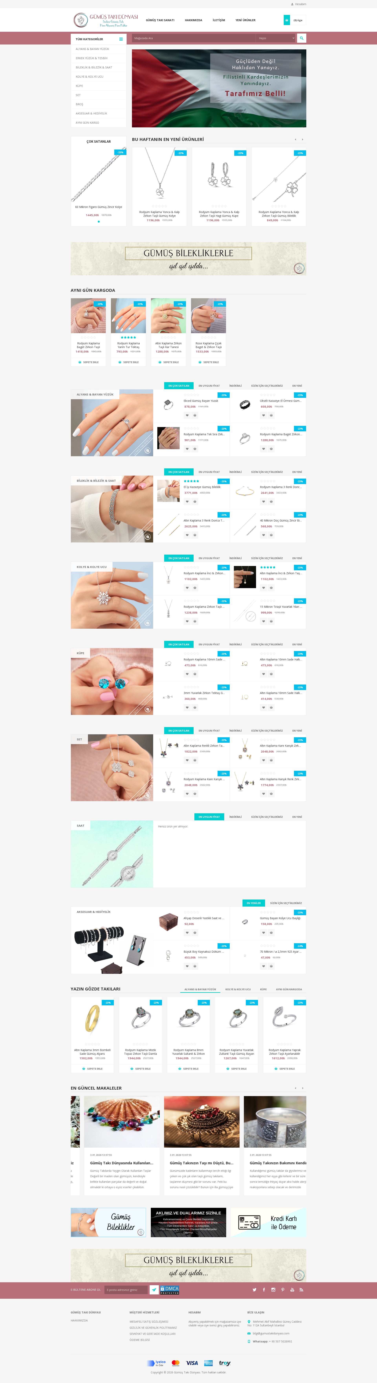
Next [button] (302, 139)
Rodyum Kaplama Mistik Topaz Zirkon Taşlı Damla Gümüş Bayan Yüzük (140, 1053)
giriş (219, 1325)
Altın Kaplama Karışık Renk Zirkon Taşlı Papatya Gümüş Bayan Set (281, 779)
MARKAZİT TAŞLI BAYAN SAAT (100, 839)
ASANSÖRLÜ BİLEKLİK (94, 500)
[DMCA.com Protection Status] (169, 1294)
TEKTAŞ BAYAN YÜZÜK (95, 413)
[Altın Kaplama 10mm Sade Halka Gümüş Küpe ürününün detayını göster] (245, 663)
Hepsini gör (87, 425)
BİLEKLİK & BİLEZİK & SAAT (96, 480)
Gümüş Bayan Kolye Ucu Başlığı (280, 918)
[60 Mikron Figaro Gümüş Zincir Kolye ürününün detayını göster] (98, 174)
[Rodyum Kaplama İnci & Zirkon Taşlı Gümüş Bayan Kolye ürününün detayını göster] (168, 577)
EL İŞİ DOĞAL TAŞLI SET (95, 753)
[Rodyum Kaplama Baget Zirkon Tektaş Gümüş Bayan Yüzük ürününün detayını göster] (245, 438)
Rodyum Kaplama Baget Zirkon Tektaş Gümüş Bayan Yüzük (281, 434)
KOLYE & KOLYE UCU (92, 567)
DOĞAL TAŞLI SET (91, 747)
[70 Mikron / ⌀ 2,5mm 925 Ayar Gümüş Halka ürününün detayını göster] (245, 955)
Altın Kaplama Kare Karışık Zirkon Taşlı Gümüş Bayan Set (281, 745)
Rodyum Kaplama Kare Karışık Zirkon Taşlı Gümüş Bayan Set (205, 779)
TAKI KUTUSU (89, 925)
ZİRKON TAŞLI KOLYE (94, 591)
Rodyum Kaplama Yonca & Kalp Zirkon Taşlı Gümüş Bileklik (219, 214)
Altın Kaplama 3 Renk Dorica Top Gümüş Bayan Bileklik (205, 520)
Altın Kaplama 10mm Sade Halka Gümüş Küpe (281, 659)
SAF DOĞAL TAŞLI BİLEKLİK (98, 494)
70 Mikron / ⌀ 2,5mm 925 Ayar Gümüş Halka (281, 951)
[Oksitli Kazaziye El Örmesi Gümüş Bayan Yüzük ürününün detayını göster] (245, 405)
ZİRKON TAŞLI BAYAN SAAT (98, 833)
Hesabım (300, 4)
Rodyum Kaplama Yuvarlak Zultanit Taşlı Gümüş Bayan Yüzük (236, 1053)
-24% (300, 946)
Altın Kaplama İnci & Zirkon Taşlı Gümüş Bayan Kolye (281, 573)
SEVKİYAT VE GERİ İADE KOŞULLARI (153, 1334)
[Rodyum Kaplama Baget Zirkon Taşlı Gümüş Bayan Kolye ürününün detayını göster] (88, 315)
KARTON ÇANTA (90, 931)
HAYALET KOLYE (90, 574)
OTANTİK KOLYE (90, 586)
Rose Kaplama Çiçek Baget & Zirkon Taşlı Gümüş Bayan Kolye (209, 347)
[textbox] (194, 38)
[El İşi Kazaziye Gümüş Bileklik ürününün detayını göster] (168, 491)
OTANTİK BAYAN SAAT (95, 844)
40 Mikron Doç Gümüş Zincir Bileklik (281, 520)
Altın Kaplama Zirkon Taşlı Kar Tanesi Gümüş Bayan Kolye (168, 347)
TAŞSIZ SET (87, 764)
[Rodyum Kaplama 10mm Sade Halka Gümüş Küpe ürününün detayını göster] (168, 663)
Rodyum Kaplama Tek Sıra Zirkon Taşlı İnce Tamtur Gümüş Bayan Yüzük (205, 434)
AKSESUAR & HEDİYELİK (94, 912)
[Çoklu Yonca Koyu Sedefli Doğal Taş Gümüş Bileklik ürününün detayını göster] (279, 174)
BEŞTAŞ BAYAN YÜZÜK (95, 419)
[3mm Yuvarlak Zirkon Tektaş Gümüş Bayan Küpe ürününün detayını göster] (168, 697)
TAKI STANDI (88, 919)
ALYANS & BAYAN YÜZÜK (95, 394)
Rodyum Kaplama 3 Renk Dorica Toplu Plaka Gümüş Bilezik (281, 487)
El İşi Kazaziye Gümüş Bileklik (202, 487)
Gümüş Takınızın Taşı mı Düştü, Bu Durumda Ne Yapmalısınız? (189, 1163)
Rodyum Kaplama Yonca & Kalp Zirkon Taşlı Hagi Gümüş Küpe (159, 214)
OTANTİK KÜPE (90, 672)
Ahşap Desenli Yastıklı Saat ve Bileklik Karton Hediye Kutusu (205, 918)
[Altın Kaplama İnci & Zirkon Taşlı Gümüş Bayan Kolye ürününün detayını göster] (245, 577)
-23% (120, 152)
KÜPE (80, 653)
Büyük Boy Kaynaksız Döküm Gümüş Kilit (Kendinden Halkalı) (205, 951)
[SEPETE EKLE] (194, 415)
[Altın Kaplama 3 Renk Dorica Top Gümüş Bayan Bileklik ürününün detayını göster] (168, 524)
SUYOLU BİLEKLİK (91, 488)
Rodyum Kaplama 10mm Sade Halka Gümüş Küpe (205, 659)
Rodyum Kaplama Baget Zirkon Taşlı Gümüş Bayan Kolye (88, 347)
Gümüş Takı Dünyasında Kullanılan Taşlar (109, 1163)
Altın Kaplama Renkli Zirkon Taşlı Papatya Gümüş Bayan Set (205, 745)
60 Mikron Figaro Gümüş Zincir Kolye (98, 207)
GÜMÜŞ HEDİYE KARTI (94, 936)
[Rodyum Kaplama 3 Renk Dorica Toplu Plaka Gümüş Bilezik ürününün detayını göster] (245, 491)
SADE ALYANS (89, 402)
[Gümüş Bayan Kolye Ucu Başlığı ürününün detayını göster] (245, 922)
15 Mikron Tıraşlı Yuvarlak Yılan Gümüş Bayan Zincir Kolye (281, 607)
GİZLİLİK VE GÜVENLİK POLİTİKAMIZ (153, 1327)
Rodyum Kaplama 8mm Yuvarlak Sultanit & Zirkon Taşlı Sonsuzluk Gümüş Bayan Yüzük (188, 1055)
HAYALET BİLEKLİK (92, 505)
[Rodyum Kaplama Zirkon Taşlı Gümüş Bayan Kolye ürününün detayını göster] (168, 610)
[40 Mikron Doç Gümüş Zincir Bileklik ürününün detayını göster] (245, 524)
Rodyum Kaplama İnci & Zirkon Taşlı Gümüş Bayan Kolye (205, 573)
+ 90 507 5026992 (280, 1341)
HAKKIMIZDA (79, 1320)
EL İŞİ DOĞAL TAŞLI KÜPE (96, 666)
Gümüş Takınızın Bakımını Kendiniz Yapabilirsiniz (268, 1163)
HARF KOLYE (88, 580)
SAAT (80, 825)
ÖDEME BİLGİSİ (140, 1340)
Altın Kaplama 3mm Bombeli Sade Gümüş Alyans (92, 1052)
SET (79, 739)
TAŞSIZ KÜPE (88, 678)
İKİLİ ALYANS (88, 408)
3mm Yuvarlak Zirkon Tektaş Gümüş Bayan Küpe (205, 693)
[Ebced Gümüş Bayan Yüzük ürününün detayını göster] (168, 405)
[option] (159, 189)
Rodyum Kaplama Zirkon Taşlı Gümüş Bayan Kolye (205, 607)
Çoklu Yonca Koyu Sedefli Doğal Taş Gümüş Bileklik (279, 214)
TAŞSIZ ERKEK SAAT (93, 850)
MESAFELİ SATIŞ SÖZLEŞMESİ (149, 1321)
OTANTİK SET (89, 758)
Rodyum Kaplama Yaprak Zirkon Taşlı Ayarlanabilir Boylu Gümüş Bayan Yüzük (285, 1053)
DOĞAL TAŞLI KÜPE (92, 661)
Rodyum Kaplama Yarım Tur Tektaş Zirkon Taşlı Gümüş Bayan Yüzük (128, 348)
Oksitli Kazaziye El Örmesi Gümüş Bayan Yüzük (281, 401)
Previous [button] (295, 139)
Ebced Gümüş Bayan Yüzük (201, 401)
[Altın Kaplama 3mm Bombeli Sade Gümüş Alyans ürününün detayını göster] (92, 1018)
